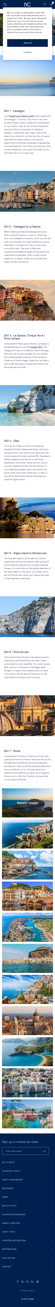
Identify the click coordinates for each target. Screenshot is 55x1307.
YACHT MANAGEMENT (12, 1179)
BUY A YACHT (8, 1162)
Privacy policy (27, 1290)
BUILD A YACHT (9, 1205)
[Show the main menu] (5, 4)
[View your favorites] (44, 4)
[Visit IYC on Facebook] (17, 1281)
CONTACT (7, 1266)
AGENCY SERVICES (11, 1223)
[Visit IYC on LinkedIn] (32, 1281)
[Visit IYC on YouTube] (27, 1281)
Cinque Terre (36, 347)
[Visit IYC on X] (22, 1281)
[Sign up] (44, 1151)
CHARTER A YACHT (11, 1171)
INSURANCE (7, 1188)
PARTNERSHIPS (9, 1249)
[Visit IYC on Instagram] (37, 1281)
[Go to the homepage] (27, 4)
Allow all (27, 43)
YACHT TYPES (8, 1231)
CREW (5, 1197)
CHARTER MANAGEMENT (14, 1214)
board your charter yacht (21, 116)
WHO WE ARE (8, 1258)
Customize (27, 52)
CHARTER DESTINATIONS (14, 1240)
